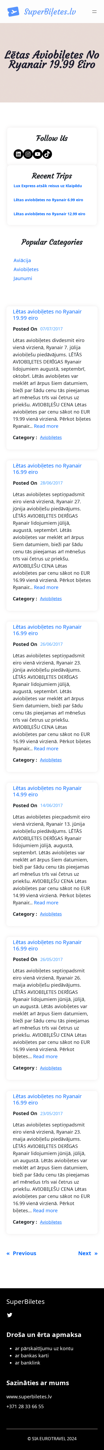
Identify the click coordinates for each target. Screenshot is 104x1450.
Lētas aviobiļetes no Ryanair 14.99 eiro (47, 791)
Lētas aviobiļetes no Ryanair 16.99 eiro (47, 468)
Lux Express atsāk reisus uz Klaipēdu (48, 185)
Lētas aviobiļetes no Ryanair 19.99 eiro (47, 314)
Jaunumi (23, 278)
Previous (21, 1253)
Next (88, 1253)
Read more (46, 426)
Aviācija (22, 260)
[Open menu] (94, 11)
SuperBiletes (25, 1301)
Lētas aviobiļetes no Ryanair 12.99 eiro (49, 214)
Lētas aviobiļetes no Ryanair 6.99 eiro (48, 199)
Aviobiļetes (26, 269)
